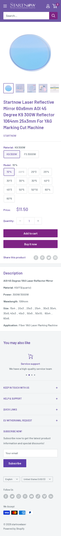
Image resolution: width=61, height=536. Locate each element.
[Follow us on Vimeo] (44, 496)
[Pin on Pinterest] (42, 257)
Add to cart (30, 233)
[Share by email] (55, 257)
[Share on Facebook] (36, 257)
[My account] (48, 6)
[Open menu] (5, 6)
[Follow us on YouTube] (31, 496)
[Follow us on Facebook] (5, 496)
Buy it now (30, 244)
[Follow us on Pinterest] (25, 496)
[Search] (53, 15)
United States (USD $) (34, 479)
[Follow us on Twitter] (12, 496)
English (8, 479)
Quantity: (8, 220)
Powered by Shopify (13, 528)
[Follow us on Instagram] (18, 496)
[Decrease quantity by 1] (20, 220)
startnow (9, 135)
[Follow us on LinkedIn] (50, 496)
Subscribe (14, 463)
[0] (55, 6)
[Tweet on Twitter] (48, 257)
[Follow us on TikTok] (38, 496)
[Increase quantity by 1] (38, 220)
